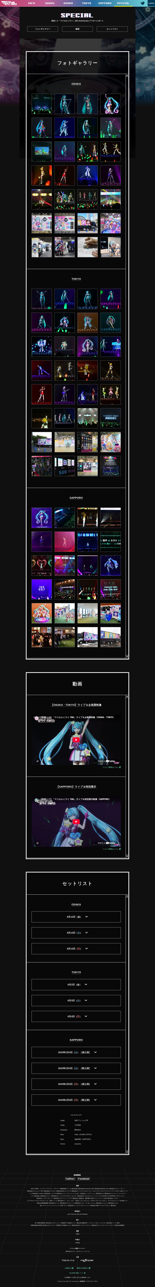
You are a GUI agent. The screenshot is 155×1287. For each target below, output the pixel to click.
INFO (31, 3)
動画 (77, 29)
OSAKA (68, 3)
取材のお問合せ (82, 1268)
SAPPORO (105, 3)
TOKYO (86, 3)
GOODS (50, 3)
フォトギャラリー (42, 29)
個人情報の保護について (77, 1273)
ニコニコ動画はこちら (110, 767)
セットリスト (112, 29)
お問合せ (68, 1268)
